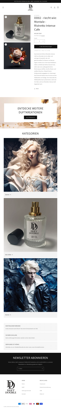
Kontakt (24, 394)
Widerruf (42, 394)
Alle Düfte (8, 255)
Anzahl (35, 38)
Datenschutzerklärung (45, 387)
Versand (43, 35)
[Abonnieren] (42, 368)
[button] (3, 7)
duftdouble (9, 406)
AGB (41, 390)
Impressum (42, 384)
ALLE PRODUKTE (30, 117)
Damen (7, 194)
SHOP (23, 387)
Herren (7, 315)
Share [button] (37, 88)
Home (23, 384)
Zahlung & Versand (26, 390)
